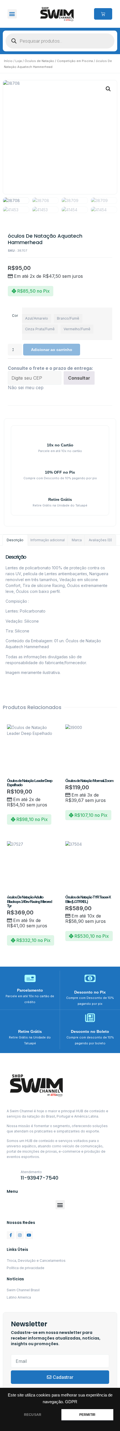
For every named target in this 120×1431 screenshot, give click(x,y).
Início (8, 61)
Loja (18, 61)
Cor (15, 315)
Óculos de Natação (39, 61)
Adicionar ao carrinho (51, 349)
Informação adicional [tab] (47, 540)
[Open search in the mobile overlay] (60, 41)
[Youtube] (29, 1235)
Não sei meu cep (26, 387)
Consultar (79, 378)
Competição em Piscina (75, 61)
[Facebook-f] (11, 1235)
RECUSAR (32, 1415)
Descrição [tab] (15, 540)
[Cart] (103, 14)
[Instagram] (20, 1235)
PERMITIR (87, 1415)
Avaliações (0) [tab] (100, 540)
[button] (12, 14)
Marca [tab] (77, 540)
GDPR (71, 1402)
